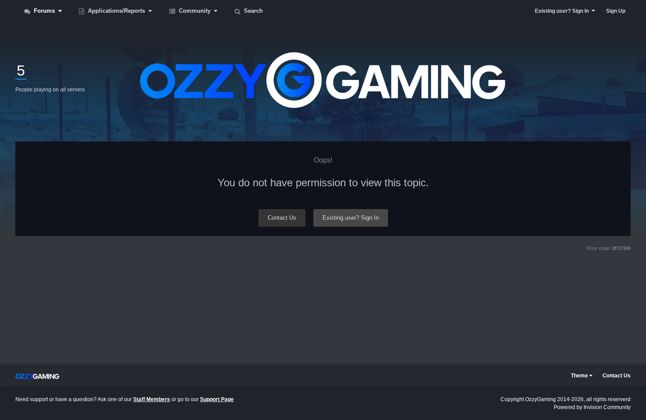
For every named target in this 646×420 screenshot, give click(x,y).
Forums (44, 10)
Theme (580, 376)
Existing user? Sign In (563, 11)
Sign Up (615, 11)
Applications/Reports (116, 10)
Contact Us (282, 217)
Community (194, 10)
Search (252, 10)
